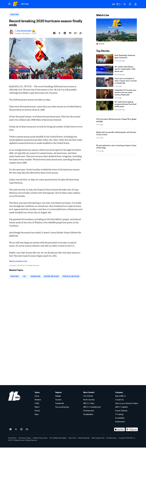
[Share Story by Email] (75, 33)
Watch (37, 407)
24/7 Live (25, 4)
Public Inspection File (97, 438)
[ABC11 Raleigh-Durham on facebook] (10, 429)
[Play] (116, 29)
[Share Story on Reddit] (65, 33)
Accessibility (120, 418)
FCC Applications (111, 438)
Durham (58, 400)
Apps (36, 414)
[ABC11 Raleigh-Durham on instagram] (21, 429)
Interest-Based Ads (84, 438)
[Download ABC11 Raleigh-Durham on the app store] (119, 429)
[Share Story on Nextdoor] (70, 33)
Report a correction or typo (18, 261)
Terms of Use (72, 438)
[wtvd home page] (14, 396)
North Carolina (89, 400)
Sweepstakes (88, 414)
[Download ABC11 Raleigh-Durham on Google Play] (132, 429)
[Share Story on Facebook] (54, 33)
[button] (9, 4)
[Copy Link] (80, 33)
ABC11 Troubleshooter (92, 407)
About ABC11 (120, 396)
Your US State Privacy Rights (57, 438)
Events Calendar (121, 411)
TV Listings (119, 414)
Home (37, 396)
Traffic (37, 403)
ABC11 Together (121, 407)
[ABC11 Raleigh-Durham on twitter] (16, 429)
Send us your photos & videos (126, 403)
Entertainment (88, 411)
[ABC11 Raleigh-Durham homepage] (16, 4)
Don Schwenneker (24, 31)
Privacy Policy (12, 438)
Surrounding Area (62, 407)
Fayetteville (59, 403)
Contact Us (119, 400)
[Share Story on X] (59, 33)
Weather (38, 400)
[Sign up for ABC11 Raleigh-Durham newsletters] (27, 429)
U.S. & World (88, 396)
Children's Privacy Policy (40, 438)
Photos (37, 411)
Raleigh (58, 396)
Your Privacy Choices (24, 438)
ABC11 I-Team (88, 403)
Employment (120, 422)
